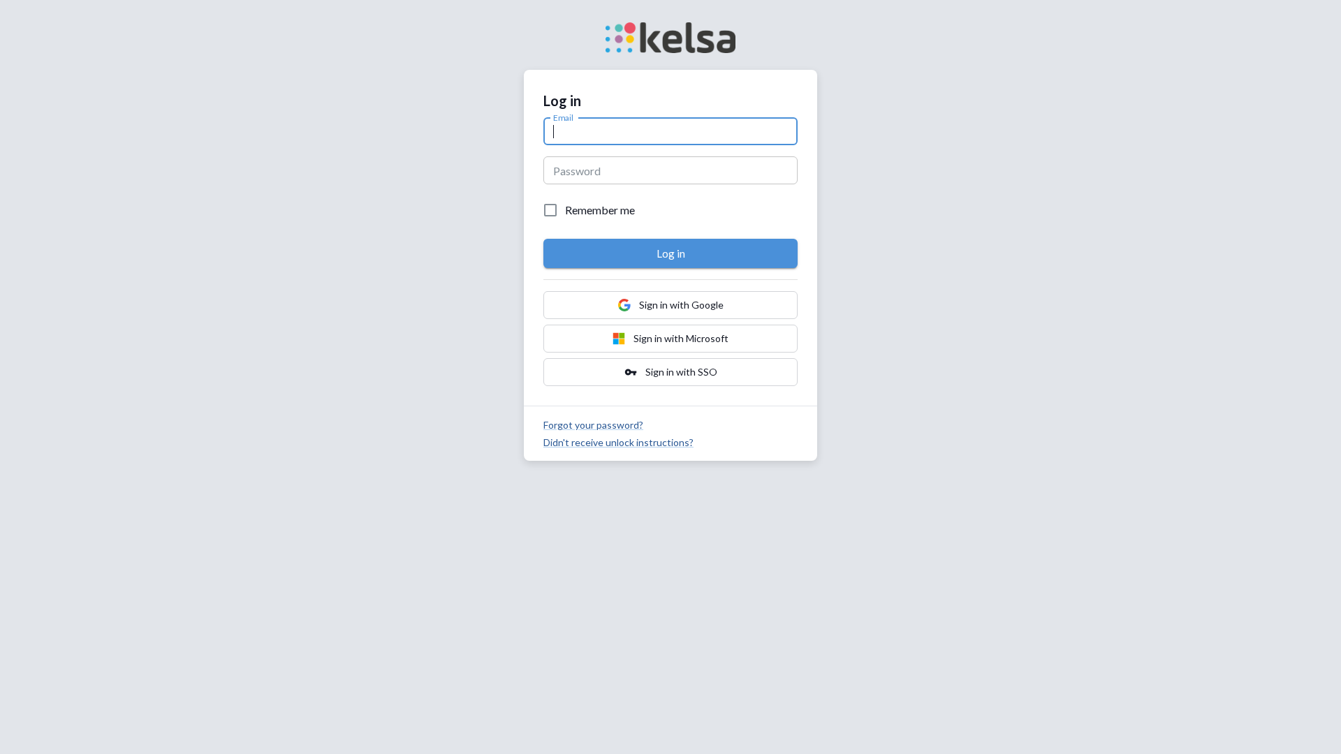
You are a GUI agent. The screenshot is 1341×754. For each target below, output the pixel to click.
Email (563, 117)
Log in (671, 253)
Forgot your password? (593, 425)
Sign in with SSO (670, 372)
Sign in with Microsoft (680, 338)
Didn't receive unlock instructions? (618, 442)
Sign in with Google (681, 305)
